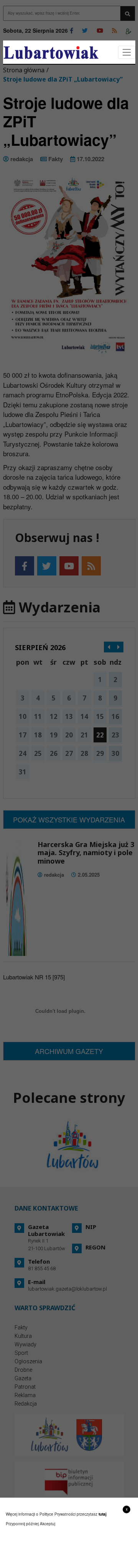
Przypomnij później (22, 1523)
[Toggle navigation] (126, 52)
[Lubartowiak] (51, 52)
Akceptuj (47, 1523)
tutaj (103, 1514)
